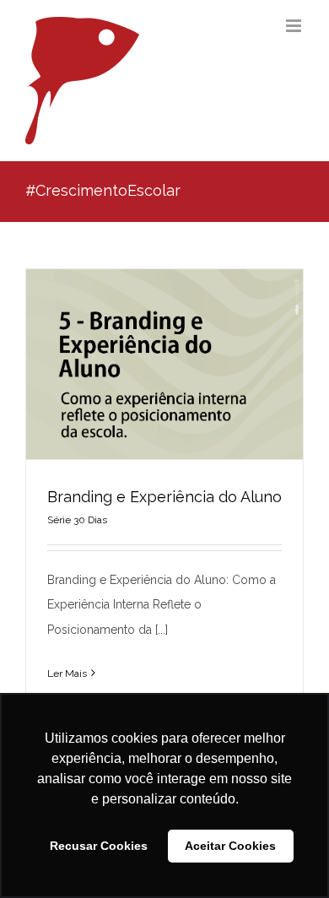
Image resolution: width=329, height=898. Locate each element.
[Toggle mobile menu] (295, 26)
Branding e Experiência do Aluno (164, 497)
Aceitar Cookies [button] (230, 845)
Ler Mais (67, 673)
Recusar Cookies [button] (99, 845)
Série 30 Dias (77, 520)
